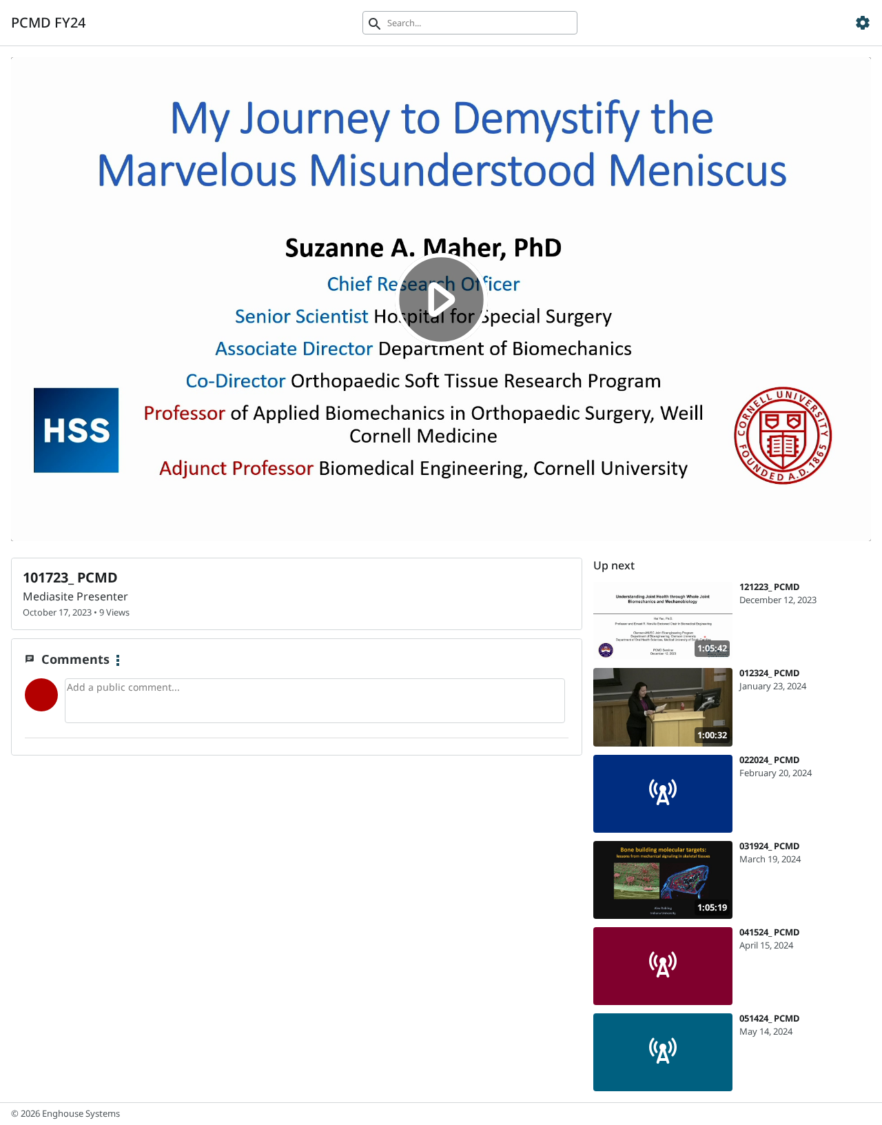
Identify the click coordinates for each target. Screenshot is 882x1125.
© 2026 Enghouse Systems (65, 1113)
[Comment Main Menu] (118, 661)
